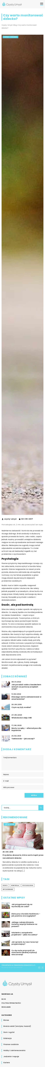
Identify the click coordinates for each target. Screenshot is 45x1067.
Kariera (6, 1062)
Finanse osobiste (11, 1044)
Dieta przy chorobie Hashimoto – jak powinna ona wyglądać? (26, 915)
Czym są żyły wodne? (21, 707)
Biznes (6, 1020)
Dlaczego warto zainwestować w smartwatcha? (26, 698)
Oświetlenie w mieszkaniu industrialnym (18, 965)
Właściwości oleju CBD (22, 718)
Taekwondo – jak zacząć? (23, 739)
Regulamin (6, 1007)
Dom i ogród (8, 1032)
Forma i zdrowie (10, 37)
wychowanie (8, 889)
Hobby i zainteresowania (14, 1050)
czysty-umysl (10, 519)
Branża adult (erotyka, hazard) (17, 1026)
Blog (4, 999)
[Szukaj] (40, 807)
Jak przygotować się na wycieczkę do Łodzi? (22, 905)
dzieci (5, 885)
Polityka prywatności (11, 1003)
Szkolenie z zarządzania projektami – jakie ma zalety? (25, 934)
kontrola (15, 885)
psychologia (27, 885)
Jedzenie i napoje (11, 1056)
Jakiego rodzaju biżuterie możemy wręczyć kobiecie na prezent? (24, 924)
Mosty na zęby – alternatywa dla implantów (26, 729)
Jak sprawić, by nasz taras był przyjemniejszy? (25, 943)
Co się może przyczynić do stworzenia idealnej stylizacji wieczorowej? (24, 952)
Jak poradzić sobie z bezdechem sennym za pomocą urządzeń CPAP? (26, 687)
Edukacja (7, 1038)
